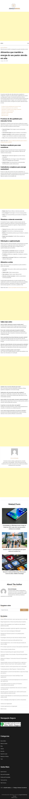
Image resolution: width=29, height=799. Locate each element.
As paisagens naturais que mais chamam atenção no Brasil (13, 637)
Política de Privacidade (5, 777)
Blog (5, 47)
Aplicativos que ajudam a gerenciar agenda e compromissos (13, 628)
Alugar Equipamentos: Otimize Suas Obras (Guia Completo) (13, 621)
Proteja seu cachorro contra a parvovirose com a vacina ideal (13, 666)
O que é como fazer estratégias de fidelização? (11, 631)
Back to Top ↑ (14, 797)
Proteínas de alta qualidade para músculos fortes (11, 106)
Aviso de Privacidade (5, 774)
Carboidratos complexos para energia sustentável (11, 109)
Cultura (2, 748)
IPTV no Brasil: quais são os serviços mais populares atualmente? (14, 646)
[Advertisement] (14, 26)
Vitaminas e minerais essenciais (7, 110)
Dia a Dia (2, 751)
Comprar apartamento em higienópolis (9, 706)
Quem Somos (3, 771)
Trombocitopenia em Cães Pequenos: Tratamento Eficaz (13, 669)
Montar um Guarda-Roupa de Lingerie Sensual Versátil (12, 651)
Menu (2, 43)
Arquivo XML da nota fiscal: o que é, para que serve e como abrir (14, 619)
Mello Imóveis (3, 708)
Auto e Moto (3, 741)
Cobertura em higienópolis (6, 703)
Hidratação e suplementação (7, 112)
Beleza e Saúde (4, 743)
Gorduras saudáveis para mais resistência (9, 107)
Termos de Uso (4, 780)
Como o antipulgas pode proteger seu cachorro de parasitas (13, 699)
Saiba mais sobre (4, 115)
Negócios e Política (5, 756)
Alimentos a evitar (4, 113)
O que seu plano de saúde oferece (8, 649)
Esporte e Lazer (4, 753)
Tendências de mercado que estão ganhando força (11, 640)
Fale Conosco (3, 782)
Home (2, 47)
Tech (2, 759)
